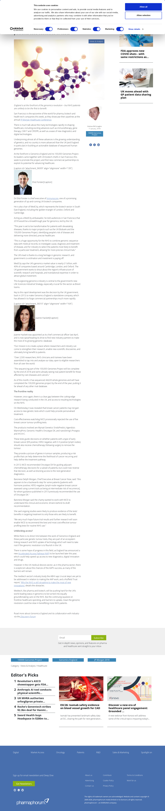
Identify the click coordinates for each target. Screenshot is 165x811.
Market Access (37, 752)
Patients (80, 752)
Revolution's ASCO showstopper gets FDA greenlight (31, 684)
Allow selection (143, 15)
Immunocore (52, 198)
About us (88, 775)
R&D (98, 752)
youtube (15, 790)
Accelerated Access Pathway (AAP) (34, 553)
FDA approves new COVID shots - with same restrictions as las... (134, 54)
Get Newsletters (24, 783)
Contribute (107, 775)
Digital (16, 752)
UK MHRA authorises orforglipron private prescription (30, 701)
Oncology (60, 752)
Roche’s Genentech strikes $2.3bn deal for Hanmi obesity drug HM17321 (34, 710)
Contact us (89, 786)
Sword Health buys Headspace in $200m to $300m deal (32, 718)
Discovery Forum (28, 616)
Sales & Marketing (121, 752)
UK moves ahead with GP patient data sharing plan (136, 94)
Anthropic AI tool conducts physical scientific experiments (34, 693)
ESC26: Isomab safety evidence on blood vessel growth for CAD (80, 706)
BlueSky (22, 790)
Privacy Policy (108, 786)
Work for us (131, 780)
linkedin (18, 790)
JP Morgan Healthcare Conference (35, 119)
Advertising (89, 780)
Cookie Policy (108, 780)
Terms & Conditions (135, 775)
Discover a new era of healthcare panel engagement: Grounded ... (128, 708)
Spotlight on (146, 752)
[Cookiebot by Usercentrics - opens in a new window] (16, 29)
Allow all (143, 7)
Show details (134, 29)
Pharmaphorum (33, 802)
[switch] (74, 29)
